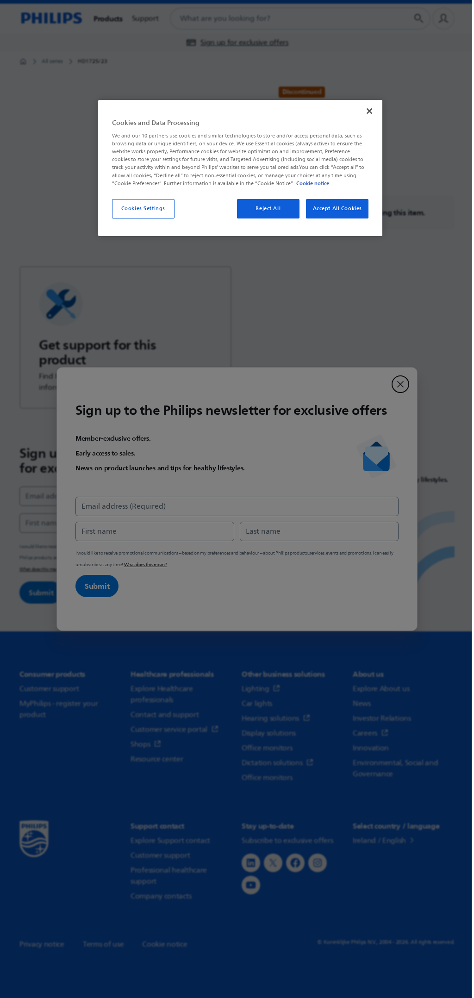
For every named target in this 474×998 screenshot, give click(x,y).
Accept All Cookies (337, 208)
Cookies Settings (143, 208)
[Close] (369, 111)
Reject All (268, 208)
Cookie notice (312, 183)
